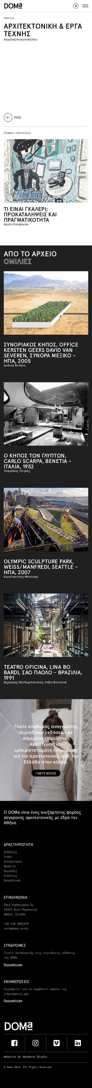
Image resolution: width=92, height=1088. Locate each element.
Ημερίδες (10, 871)
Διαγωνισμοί (13, 861)
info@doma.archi (16, 928)
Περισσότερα (13, 965)
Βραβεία (9, 866)
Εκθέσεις (10, 876)
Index (8, 857)
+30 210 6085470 (16, 924)
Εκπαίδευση (12, 880)
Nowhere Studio (35, 1057)
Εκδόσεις (10, 852)
